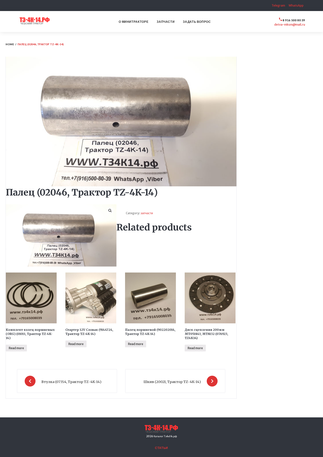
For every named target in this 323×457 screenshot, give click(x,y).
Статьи (161, 448)
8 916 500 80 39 (294, 20)
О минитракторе (133, 21)
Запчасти (166, 21)
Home (10, 44)
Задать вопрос (197, 21)
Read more (16, 348)
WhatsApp (296, 5)
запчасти (147, 213)
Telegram (278, 5)
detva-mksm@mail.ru (289, 24)
